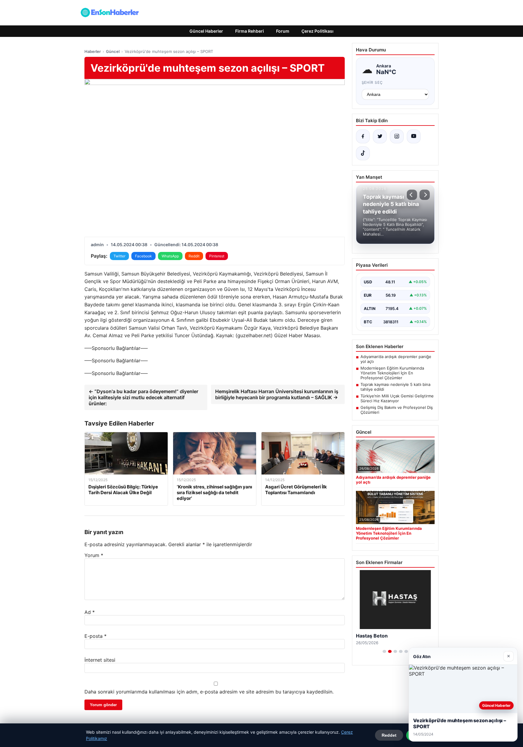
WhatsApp (170, 256)
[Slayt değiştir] (384, 651)
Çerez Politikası (317, 31)
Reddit (194, 256)
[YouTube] (414, 136)
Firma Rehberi (249, 31)
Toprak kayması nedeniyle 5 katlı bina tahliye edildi (395, 387)
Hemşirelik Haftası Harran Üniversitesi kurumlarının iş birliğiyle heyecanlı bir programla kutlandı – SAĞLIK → (276, 394)
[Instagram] (397, 136)
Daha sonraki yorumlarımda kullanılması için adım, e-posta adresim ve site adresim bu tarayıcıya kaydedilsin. (209, 692)
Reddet (389, 735)
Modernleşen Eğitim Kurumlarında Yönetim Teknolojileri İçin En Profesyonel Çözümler (392, 373)
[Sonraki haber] (424, 195)
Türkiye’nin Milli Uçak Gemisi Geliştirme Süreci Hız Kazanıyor (397, 398)
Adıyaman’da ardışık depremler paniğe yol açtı (395, 359)
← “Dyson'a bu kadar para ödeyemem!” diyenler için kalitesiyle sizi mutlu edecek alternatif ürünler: (143, 397)
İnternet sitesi (99, 660)
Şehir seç (372, 82)
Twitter (119, 256)
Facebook (143, 256)
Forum (282, 31)
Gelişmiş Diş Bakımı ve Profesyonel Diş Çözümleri (396, 410)
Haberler (92, 51)
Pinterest (216, 256)
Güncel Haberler (206, 31)
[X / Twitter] (380, 136)
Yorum (93, 555)
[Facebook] (363, 136)
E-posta (95, 636)
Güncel (113, 51)
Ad (89, 612)
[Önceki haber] (412, 195)
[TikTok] (363, 153)
